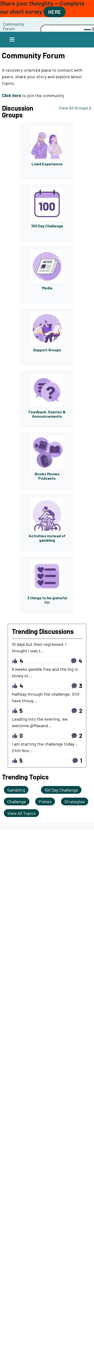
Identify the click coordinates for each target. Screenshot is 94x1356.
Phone (27, 24)
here (54, 12)
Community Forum (13, 26)
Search (27, 29)
